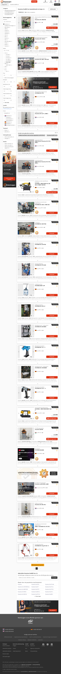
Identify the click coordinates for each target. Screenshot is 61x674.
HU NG (8, 56)
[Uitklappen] (38, 34)
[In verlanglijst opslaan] (57, 19)
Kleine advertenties (9, 136)
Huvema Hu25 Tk (35, 589)
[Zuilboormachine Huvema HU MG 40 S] (26, 509)
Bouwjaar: (5, 79)
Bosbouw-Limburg (22, 639)
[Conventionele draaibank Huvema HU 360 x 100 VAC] (26, 64)
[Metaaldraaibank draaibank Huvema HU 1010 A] (26, 43)
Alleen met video (9, 145)
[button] (59, 1)
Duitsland (9, 122)
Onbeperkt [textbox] (7, 113)
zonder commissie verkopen (9, 179)
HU (6, 53)
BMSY (6, 63)
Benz (6, 36)
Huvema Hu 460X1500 (23, 589)
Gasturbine (40, 639)
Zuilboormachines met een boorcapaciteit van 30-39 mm (32, 135)
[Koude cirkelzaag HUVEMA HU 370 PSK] (26, 249)
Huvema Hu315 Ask (49, 584)
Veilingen (7, 138)
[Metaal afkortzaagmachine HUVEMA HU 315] (26, 97)
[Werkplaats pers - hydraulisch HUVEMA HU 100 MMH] (26, 372)
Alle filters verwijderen (30, 12)
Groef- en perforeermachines (35, 637)
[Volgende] (33, 22)
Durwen (7, 30)
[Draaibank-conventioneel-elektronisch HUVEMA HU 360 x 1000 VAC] (26, 207)
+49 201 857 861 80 (9, 629)
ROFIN (6, 44)
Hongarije (8, 123)
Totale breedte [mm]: (7, 93)
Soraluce (7, 31)
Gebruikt (6, 131)
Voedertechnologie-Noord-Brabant (50, 637)
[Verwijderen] (53, 4)
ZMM (6, 28)
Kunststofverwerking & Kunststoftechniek (9, 14)
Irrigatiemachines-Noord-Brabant (20, 637)
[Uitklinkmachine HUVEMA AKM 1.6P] (26, 290)
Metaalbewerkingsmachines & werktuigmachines (10, 11)
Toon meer (38, 596)
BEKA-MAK (7, 27)
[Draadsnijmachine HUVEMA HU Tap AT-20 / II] (26, 550)
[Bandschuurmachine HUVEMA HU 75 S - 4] (26, 392)
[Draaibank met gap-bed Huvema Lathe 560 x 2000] (26, 488)
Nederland (7, 108)
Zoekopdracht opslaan (38, 565)
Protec (6, 42)
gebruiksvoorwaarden (32, 671)
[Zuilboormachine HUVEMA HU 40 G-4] (26, 310)
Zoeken (58, 4)
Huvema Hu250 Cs (36, 591)
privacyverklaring (24, 671)
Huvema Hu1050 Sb (22, 594)
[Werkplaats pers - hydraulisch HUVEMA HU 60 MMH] (26, 331)
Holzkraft (7, 33)
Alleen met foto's (9, 143)
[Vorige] (18, 22)
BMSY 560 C (9, 65)
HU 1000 (8, 59)
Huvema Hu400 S (49, 594)
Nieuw (6, 130)
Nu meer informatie (53, 473)
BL (6, 69)
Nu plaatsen (53, 87)
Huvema (7, 24)
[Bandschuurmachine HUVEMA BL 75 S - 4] (26, 351)
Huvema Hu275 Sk (36, 594)
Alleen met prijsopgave (9, 77)
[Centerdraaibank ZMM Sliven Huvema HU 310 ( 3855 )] (26, 145)
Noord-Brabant (9, 118)
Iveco (6, 35)
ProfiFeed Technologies (10, 25)
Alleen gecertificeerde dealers (9, 147)
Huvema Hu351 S (49, 591)
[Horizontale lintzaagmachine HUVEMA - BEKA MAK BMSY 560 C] (26, 413)
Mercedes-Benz (8, 41)
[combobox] (9, 113)
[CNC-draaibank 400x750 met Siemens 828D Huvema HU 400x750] (26, 22)
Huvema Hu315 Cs (49, 586)
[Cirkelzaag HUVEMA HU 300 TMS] (26, 228)
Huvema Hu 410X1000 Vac (24, 586)
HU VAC (8, 54)
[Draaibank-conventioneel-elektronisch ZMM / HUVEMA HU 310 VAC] (26, 529)
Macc (6, 39)
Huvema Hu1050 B (22, 591)
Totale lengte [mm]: (7, 89)
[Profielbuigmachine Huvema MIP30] (26, 434)
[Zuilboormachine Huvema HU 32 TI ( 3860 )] (26, 118)
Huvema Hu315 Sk (49, 589)
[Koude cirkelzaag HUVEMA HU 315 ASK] (26, 269)
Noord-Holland (9, 120)
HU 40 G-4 (8, 57)
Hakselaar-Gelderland (32, 639)
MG (6, 66)
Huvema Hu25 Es (35, 584)
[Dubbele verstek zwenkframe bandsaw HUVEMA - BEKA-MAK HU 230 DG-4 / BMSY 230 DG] (26, 186)
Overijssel (8, 117)
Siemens (7, 46)
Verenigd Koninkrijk (10, 125)
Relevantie (53, 9)
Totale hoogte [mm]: (7, 98)
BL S (7, 71)
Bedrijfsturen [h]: (6, 84)
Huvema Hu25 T (35, 586)
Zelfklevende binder (8, 637)
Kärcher (7, 38)
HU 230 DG (9, 60)
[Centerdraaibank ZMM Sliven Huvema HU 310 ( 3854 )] (26, 166)
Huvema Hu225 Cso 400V (53, 135)
